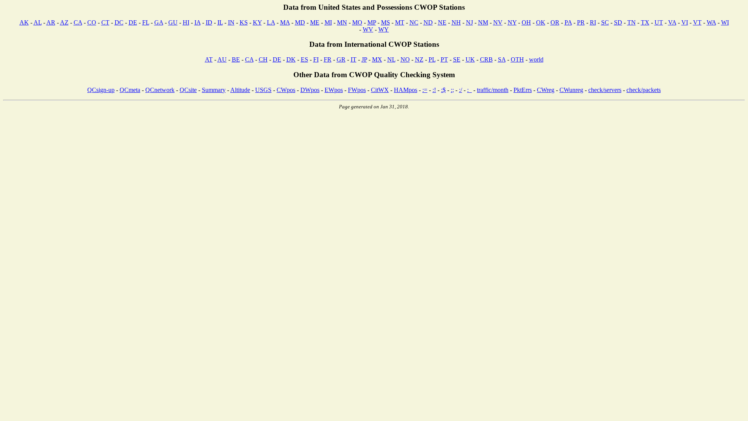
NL (391, 59)
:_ (469, 90)
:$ (443, 90)
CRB (486, 59)
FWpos (357, 90)
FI (316, 59)
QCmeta (130, 90)
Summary (214, 90)
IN (231, 22)
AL (38, 22)
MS (385, 22)
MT (399, 22)
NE (442, 22)
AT (209, 59)
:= (424, 90)
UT (658, 22)
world (536, 59)
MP (371, 22)
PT (444, 59)
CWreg (545, 90)
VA (672, 22)
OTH (517, 59)
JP (364, 59)
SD (618, 22)
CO (91, 22)
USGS (263, 90)
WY (383, 29)
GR (341, 59)
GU (173, 22)
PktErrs (522, 90)
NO (405, 59)
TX (645, 22)
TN (631, 22)
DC (119, 22)
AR (50, 22)
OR (554, 22)
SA (502, 59)
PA (568, 22)
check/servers (604, 90)
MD (300, 22)
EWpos (334, 90)
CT (105, 22)
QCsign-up (101, 90)
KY (257, 22)
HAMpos (405, 90)
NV (498, 22)
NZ (419, 59)
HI (186, 22)
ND (428, 22)
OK (540, 22)
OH (526, 22)
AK (24, 22)
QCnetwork (160, 90)
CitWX (380, 90)
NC (413, 22)
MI (328, 22)
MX (377, 59)
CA (78, 22)
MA (285, 22)
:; (452, 90)
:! (434, 90)
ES (304, 59)
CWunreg (571, 90)
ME (314, 22)
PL (432, 59)
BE (236, 59)
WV (368, 29)
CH (263, 59)
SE (456, 59)
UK (470, 59)
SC (605, 22)
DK (291, 59)
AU (222, 59)
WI (725, 22)
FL (145, 22)
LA (271, 22)
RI (593, 22)
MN (342, 22)
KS (244, 22)
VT (697, 22)
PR (581, 22)
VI (684, 22)
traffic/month (492, 90)
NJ (469, 22)
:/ (460, 90)
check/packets (643, 90)
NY (512, 22)
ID (209, 22)
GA (158, 22)
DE (133, 22)
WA (711, 22)
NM (483, 22)
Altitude (240, 90)
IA (197, 22)
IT (353, 59)
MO (357, 22)
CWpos (286, 90)
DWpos (309, 90)
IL (220, 22)
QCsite (188, 90)
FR (328, 59)
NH (456, 22)
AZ (64, 22)
